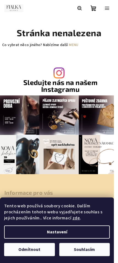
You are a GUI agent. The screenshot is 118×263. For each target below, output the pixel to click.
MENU (73, 45)
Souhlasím (84, 250)
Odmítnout (29, 250)
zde (76, 218)
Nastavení (57, 232)
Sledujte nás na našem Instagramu (60, 86)
